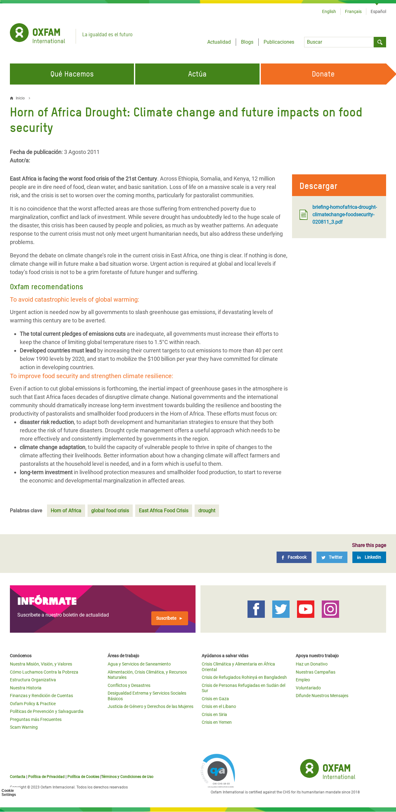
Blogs (247, 42)
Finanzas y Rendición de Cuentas (41, 695)
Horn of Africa (66, 510)
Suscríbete (166, 618)
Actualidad (219, 42)
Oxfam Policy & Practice (33, 703)
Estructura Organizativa (33, 679)
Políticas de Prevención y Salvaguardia (47, 711)
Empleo (303, 679)
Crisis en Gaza (215, 698)
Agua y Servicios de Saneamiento (139, 663)
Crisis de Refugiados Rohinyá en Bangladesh (244, 677)
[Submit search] (380, 42)
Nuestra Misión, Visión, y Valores (41, 663)
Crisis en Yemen (217, 722)
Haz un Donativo (312, 663)
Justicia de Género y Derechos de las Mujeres (150, 706)
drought (206, 510)
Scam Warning (24, 727)
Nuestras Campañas (315, 672)
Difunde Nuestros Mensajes (322, 695)
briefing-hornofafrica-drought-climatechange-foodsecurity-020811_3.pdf (344, 214)
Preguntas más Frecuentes (36, 719)
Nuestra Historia (25, 687)
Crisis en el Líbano (219, 706)
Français (353, 11)
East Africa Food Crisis (163, 510)
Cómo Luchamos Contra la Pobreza (44, 672)
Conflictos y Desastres (129, 685)
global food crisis (110, 510)
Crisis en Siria (214, 714)
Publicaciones (279, 42)
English (329, 11)
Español (378, 11)
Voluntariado (308, 687)
